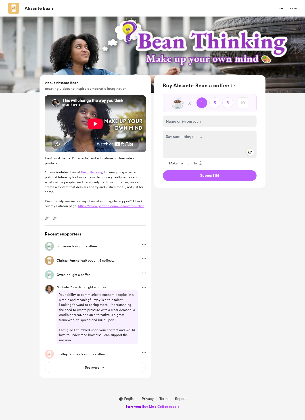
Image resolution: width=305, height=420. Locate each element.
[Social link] (47, 218)
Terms (164, 399)
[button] (281, 8)
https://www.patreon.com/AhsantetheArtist (111, 206)
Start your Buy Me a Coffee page (150, 407)
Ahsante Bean (39, 8)
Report (180, 399)
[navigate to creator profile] (13, 8)
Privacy (148, 399)
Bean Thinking (91, 172)
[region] (209, 131)
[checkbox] (180, 163)
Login (292, 8)
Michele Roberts (68, 287)
